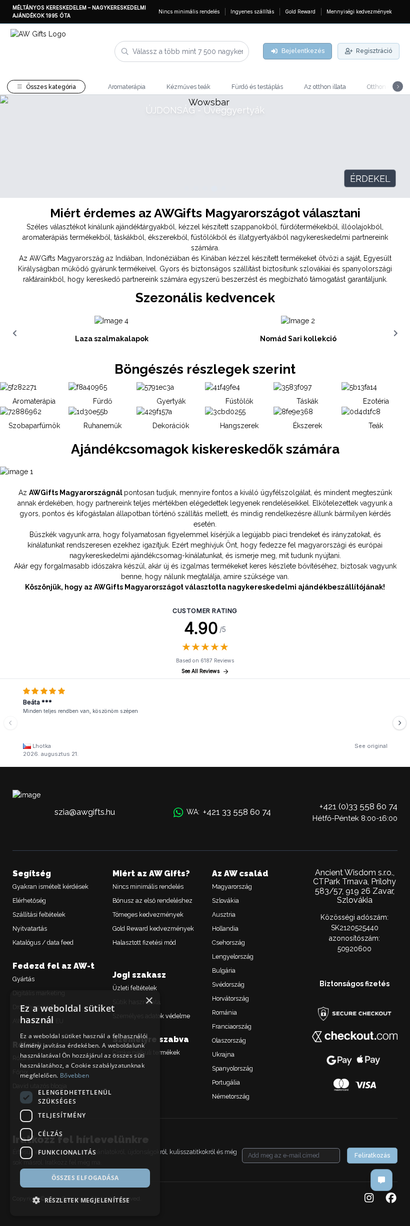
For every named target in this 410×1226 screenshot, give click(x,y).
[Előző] (11, 723)
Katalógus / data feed (43, 942)
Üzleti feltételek (134, 988)
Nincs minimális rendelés (189, 11)
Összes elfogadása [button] (85, 1178)
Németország (231, 1096)
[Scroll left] (15, 333)
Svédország (228, 984)
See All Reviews (201, 671)
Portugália (226, 1082)
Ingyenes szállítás (252, 11)
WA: (228, 812)
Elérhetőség (29, 900)
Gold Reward (300, 11)
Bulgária (224, 970)
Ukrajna (223, 1054)
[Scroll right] (395, 333)
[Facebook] (391, 1199)
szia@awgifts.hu (84, 812)
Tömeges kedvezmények (148, 914)
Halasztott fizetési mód (144, 942)
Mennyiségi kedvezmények (359, 11)
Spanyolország (232, 1068)
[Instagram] (369, 1199)
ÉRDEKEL (370, 178)
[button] (85, 1200)
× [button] (148, 1001)
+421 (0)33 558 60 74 (359, 806)
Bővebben (74, 1075)
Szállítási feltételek (39, 914)
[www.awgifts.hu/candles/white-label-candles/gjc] (205, 146)
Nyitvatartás (29, 928)
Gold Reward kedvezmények (153, 928)
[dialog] (85, 1103)
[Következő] (399, 723)
